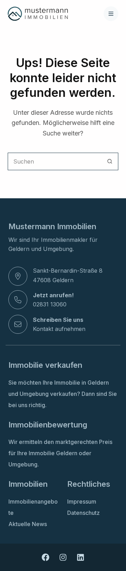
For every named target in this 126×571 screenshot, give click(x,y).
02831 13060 (49, 304)
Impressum (81, 501)
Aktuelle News (27, 523)
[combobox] (55, 161)
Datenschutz (83, 512)
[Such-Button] (109, 161)
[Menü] (111, 13)
